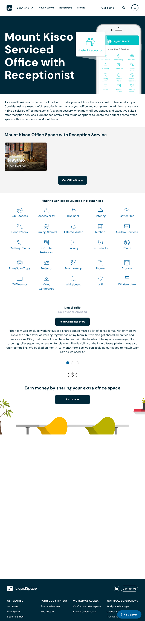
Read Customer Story (72, 321)
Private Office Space (84, 611)
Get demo (107, 7)
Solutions (23, 7)
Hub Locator (48, 611)
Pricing (81, 7)
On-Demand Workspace (87, 606)
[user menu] (134, 7)
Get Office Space (72, 180)
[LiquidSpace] (22, 588)
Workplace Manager (117, 606)
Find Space (13, 611)
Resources (65, 7)
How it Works (46, 7)
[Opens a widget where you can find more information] (129, 614)
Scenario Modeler (51, 606)
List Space (72, 399)
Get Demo (13, 606)
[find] (123, 7)
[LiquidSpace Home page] (9, 8)
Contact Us (129, 588)
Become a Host (15, 616)
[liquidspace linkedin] (116, 589)
